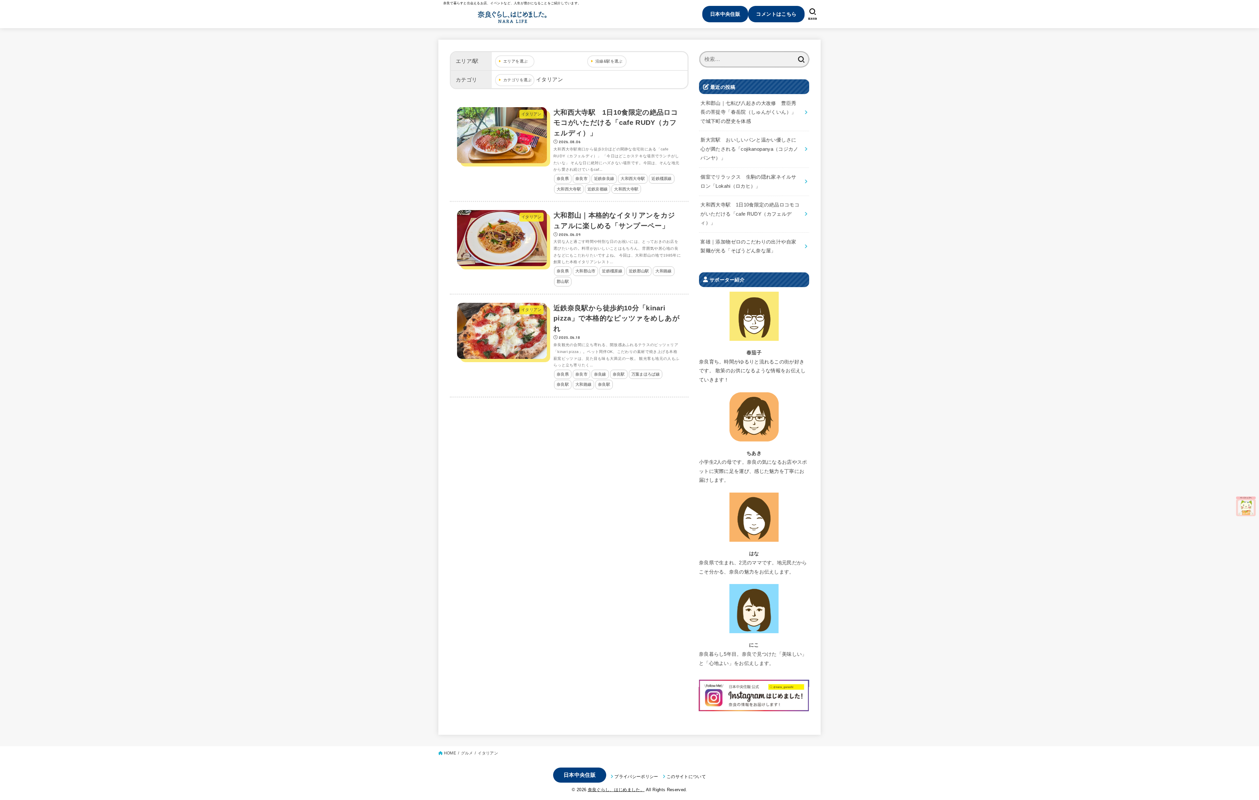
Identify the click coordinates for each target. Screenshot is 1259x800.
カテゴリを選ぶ (517, 80)
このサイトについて (686, 776)
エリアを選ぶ (515, 61)
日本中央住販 (725, 14)
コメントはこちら (776, 14)
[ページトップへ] (1246, 506)
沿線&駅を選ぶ (609, 61)
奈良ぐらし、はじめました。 (616, 789)
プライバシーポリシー (636, 776)
